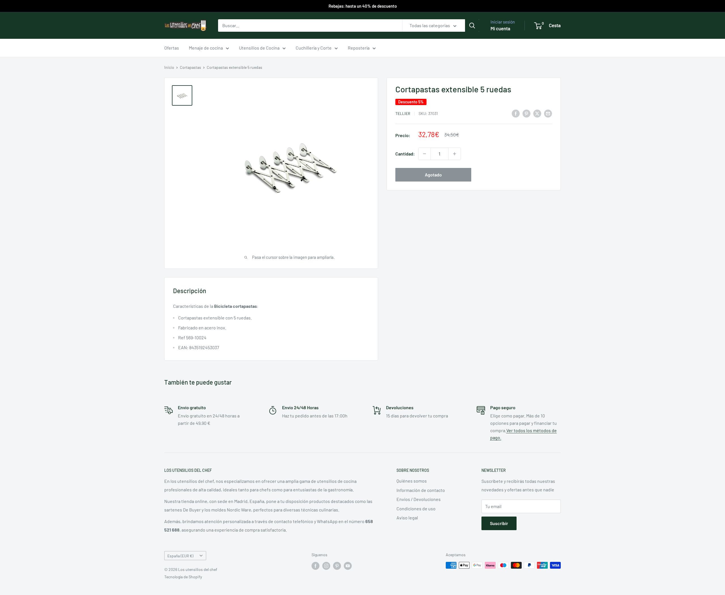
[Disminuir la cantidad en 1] (424, 154)
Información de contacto (420, 490)
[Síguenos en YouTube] (348, 566)
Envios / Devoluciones (418, 499)
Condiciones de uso (416, 508)
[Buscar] (472, 25)
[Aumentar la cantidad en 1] (454, 154)
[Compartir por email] (548, 113)
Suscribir (499, 523)
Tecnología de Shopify (183, 576)
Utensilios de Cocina (259, 47)
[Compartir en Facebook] (516, 113)
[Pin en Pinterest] (526, 113)
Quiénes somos (411, 480)
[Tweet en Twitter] (537, 113)
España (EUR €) (180, 555)
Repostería (359, 47)
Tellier (402, 113)
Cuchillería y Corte (314, 47)
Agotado (433, 174)
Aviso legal (407, 517)
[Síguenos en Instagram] (326, 566)
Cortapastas (190, 67)
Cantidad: (405, 153)
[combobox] (310, 25)
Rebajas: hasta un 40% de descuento (363, 5)
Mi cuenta (500, 28)
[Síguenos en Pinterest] (337, 566)
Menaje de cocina (206, 47)
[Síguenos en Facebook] (315, 566)
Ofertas (171, 47)
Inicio (169, 67)
